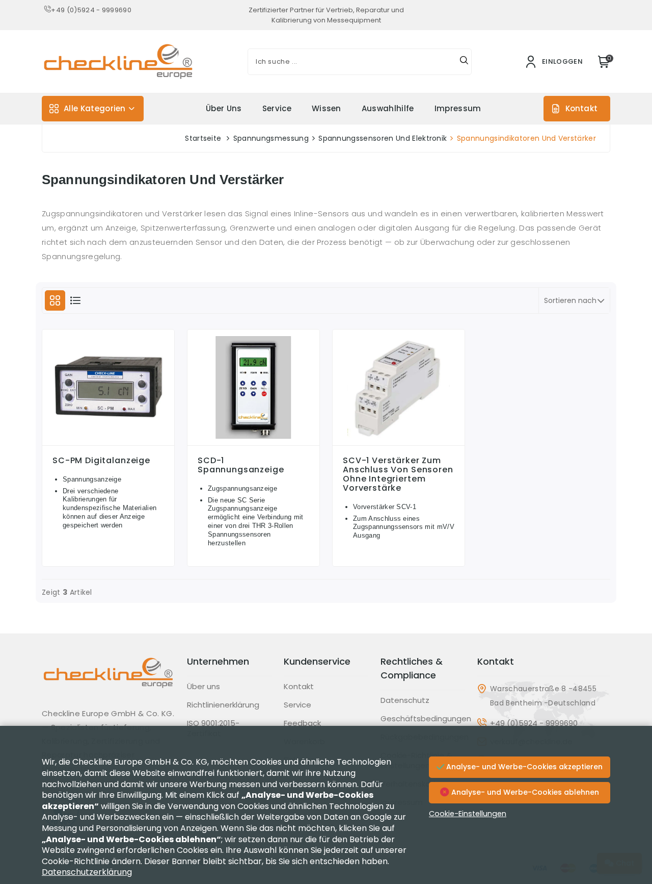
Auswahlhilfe (388, 108)
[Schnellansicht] (108, 442)
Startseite (203, 138)
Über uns (224, 108)
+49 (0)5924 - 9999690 (91, 10)
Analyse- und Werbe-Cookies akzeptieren (523, 767)
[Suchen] (464, 61)
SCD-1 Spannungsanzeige (241, 465)
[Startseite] (108, 680)
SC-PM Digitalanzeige (101, 460)
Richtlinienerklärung (223, 705)
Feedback (302, 723)
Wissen (326, 108)
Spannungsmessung (271, 138)
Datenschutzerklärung (87, 872)
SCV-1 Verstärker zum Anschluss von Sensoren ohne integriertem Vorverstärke (398, 474)
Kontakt (581, 108)
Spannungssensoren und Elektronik (382, 138)
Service (276, 108)
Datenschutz (405, 700)
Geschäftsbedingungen (426, 719)
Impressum (457, 108)
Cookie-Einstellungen (467, 814)
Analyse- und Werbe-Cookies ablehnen (524, 792)
